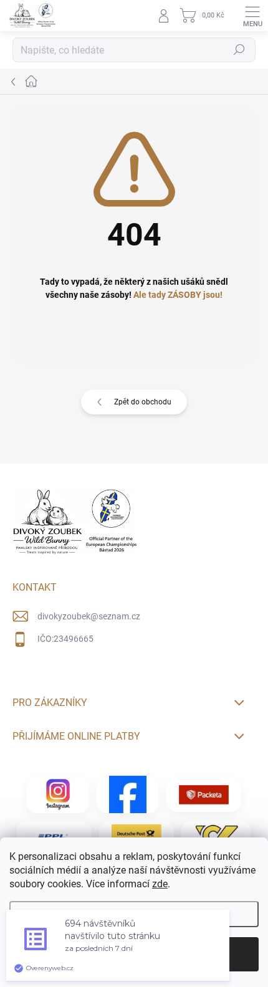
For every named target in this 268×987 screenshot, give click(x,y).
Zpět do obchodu (142, 402)
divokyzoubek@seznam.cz (88, 616)
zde (160, 884)
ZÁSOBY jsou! (195, 295)
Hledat (239, 49)
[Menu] (252, 15)
